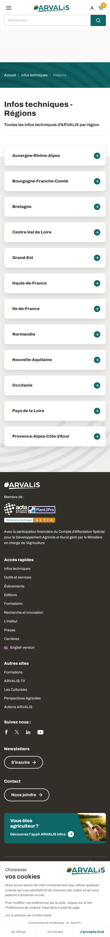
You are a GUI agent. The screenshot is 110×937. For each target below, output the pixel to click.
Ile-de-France (26, 308)
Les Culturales (15, 690)
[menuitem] (92, 8)
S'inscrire (20, 762)
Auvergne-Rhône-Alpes (36, 155)
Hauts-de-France (29, 283)
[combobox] (55, 20)
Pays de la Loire (28, 411)
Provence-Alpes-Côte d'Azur (41, 436)
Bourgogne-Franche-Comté (40, 181)
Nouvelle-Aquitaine (32, 359)
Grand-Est (22, 257)
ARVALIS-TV (14, 681)
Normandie (23, 334)
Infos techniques (17, 569)
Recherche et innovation (23, 612)
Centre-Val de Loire (31, 232)
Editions (10, 595)
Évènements (14, 586)
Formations (13, 604)
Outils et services (17, 577)
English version (22, 647)
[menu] (8, 8)
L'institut (10, 621)
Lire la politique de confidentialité (28, 915)
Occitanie (22, 385)
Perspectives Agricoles (22, 698)
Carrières (11, 639)
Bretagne (21, 206)
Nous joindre (23, 795)
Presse (9, 630)
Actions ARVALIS (18, 707)
